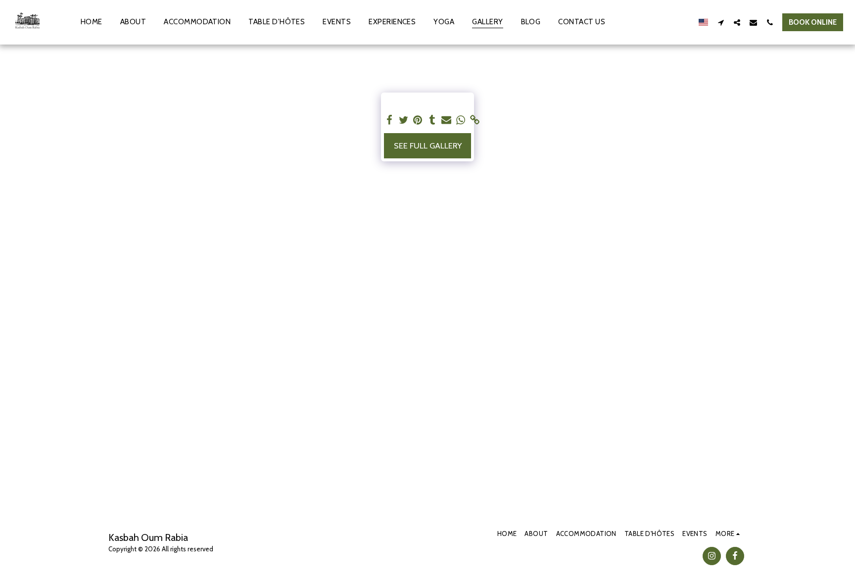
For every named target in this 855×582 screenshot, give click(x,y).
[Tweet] (403, 120)
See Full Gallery (428, 145)
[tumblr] (432, 120)
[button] (720, 22)
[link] (475, 120)
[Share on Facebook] (389, 120)
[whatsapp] (461, 120)
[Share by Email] (446, 120)
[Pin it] (418, 120)
